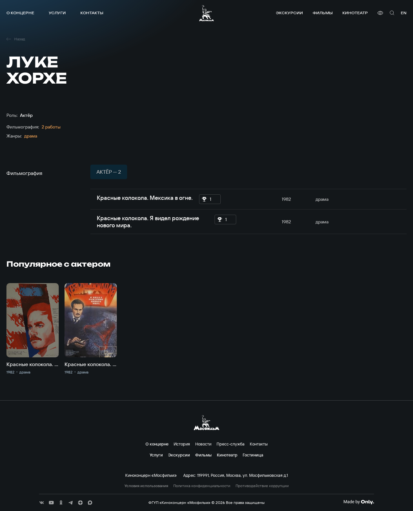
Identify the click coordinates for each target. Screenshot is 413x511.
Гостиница (253, 454)
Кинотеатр (355, 12)
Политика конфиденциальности (201, 486)
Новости (203, 443)
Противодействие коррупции (262, 486)
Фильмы (323, 12)
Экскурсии (289, 12)
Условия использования (146, 486)
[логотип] (206, 13)
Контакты (91, 12)
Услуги (57, 12)
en (404, 12)
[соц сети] (41, 502)
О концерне (20, 12)
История (182, 443)
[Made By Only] (358, 502)
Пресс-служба (231, 443)
